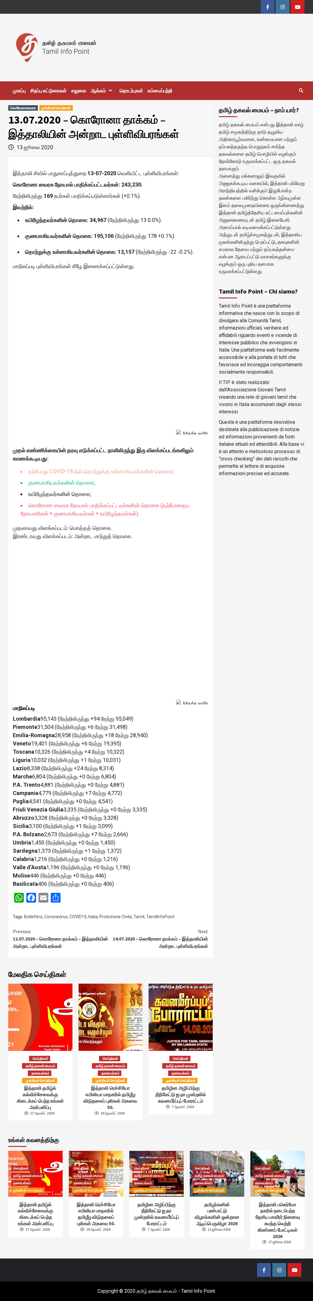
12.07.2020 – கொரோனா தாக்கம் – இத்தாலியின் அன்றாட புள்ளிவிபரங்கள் (60, 938)
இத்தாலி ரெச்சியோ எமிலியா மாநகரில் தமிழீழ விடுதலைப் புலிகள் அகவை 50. (110, 1097)
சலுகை (78, 90)
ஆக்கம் (98, 90)
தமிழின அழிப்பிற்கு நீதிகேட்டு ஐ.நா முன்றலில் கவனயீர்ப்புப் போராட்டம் (181, 1094)
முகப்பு (19, 90)
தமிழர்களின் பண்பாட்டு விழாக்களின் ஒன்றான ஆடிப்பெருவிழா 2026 (217, 1213)
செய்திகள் (40, 1058)
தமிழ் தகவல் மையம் (40, 1065)
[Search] (301, 90)
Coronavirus (56, 916)
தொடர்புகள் (131, 90)
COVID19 (78, 916)
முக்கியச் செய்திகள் (56, 107)
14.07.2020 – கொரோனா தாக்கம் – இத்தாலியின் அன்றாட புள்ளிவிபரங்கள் (160, 938)
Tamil (139, 916)
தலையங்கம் (40, 1073)
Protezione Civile (115, 916)
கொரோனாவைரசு (23, 107)
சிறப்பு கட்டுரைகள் (48, 90)
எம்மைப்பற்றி (160, 90)
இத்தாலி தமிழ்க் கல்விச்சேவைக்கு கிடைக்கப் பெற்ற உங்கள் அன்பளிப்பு (40, 1097)
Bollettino (33, 916)
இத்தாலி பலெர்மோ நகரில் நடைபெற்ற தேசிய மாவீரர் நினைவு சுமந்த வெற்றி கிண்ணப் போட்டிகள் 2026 (278, 1220)
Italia (93, 916)
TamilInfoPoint (160, 916)
